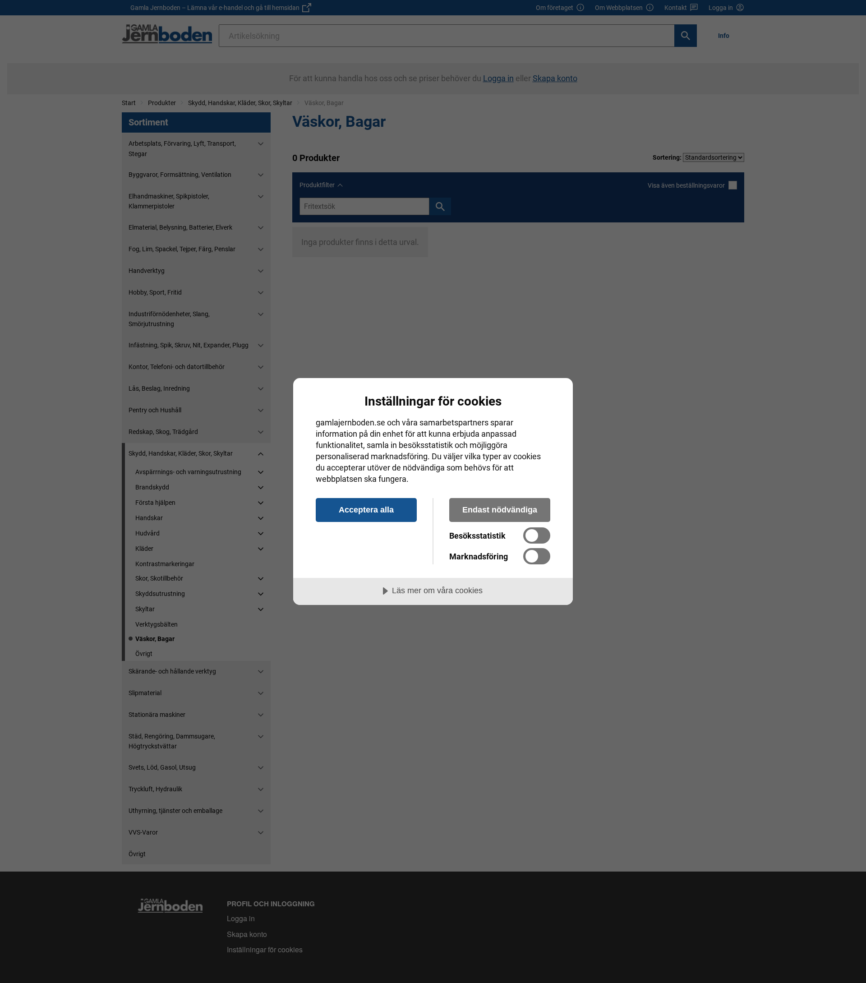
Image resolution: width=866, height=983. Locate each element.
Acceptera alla (366, 509)
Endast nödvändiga (499, 509)
